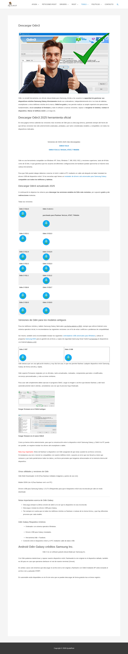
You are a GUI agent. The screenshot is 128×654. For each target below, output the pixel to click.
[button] (118, 4)
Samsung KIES (30, 339)
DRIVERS (63, 4)
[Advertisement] (64, 605)
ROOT (74, 4)
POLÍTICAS (96, 4)
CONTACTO (109, 4)
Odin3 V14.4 (64, 146)
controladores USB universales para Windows (79, 336)
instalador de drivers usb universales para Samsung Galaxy (85, 176)
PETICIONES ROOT (49, 4)
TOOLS (83, 4)
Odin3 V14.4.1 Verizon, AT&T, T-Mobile (64, 150)
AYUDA (34, 4)
